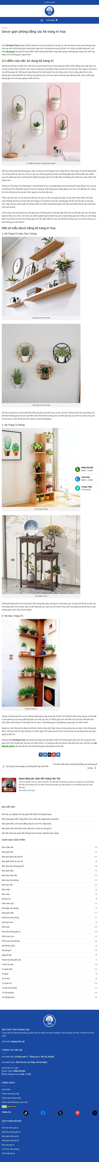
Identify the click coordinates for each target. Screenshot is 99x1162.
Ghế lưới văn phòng (10, 917)
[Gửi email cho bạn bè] (50, 755)
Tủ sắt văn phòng (9, 988)
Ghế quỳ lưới (7, 922)
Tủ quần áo (7, 983)
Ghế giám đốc (8, 913)
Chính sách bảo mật (10, 1094)
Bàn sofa (5, 894)
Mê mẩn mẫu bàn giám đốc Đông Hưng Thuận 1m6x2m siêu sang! (30, 833)
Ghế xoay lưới (8, 936)
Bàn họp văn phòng (10, 880)
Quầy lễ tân (7, 955)
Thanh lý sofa (7, 964)
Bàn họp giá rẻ (8, 1145)
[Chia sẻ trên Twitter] (45, 755)
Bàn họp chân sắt (9, 875)
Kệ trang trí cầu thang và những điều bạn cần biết (27, 766)
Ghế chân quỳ (8, 903)
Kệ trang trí (6, 950)
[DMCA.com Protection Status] (9, 1106)
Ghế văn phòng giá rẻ (11, 932)
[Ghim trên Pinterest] (54, 755)
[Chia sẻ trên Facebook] (41, 755)
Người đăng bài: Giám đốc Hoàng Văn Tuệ (39, 778)
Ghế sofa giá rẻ (8, 1153)
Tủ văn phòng (8, 993)
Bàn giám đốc (8, 871)
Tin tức (5, 28)
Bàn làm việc (7, 885)
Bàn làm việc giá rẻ (10, 1128)
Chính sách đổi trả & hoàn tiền (15, 1102)
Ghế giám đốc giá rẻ (10, 1140)
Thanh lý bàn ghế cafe (11, 960)
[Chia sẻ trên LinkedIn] (58, 755)
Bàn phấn (6, 889)
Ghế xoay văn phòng (11, 941)
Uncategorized (8, 997)
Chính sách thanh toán (11, 1098)
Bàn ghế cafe (7, 852)
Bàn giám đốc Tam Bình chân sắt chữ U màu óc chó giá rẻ (26, 828)
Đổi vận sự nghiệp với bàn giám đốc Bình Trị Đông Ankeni (27, 814)
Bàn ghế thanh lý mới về (12, 861)
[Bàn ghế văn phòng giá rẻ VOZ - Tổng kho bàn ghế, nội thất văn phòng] (49, 11)
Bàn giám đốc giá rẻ (10, 1136)
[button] (41, 20)
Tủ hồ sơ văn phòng (10, 1149)
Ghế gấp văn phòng (10, 908)
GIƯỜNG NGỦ (8, 946)
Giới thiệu (6, 1089)
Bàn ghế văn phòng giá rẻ (13, 866)
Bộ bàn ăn (6, 899)
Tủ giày (5, 974)
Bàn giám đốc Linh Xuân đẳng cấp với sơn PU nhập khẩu (26, 824)
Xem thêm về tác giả (27, 790)
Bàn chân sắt (7, 847)
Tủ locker (6, 978)
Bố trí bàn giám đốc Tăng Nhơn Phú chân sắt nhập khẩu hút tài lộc (30, 819)
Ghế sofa (6, 927)
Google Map (86, 488)
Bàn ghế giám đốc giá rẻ (12, 857)
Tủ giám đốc (7, 969)
